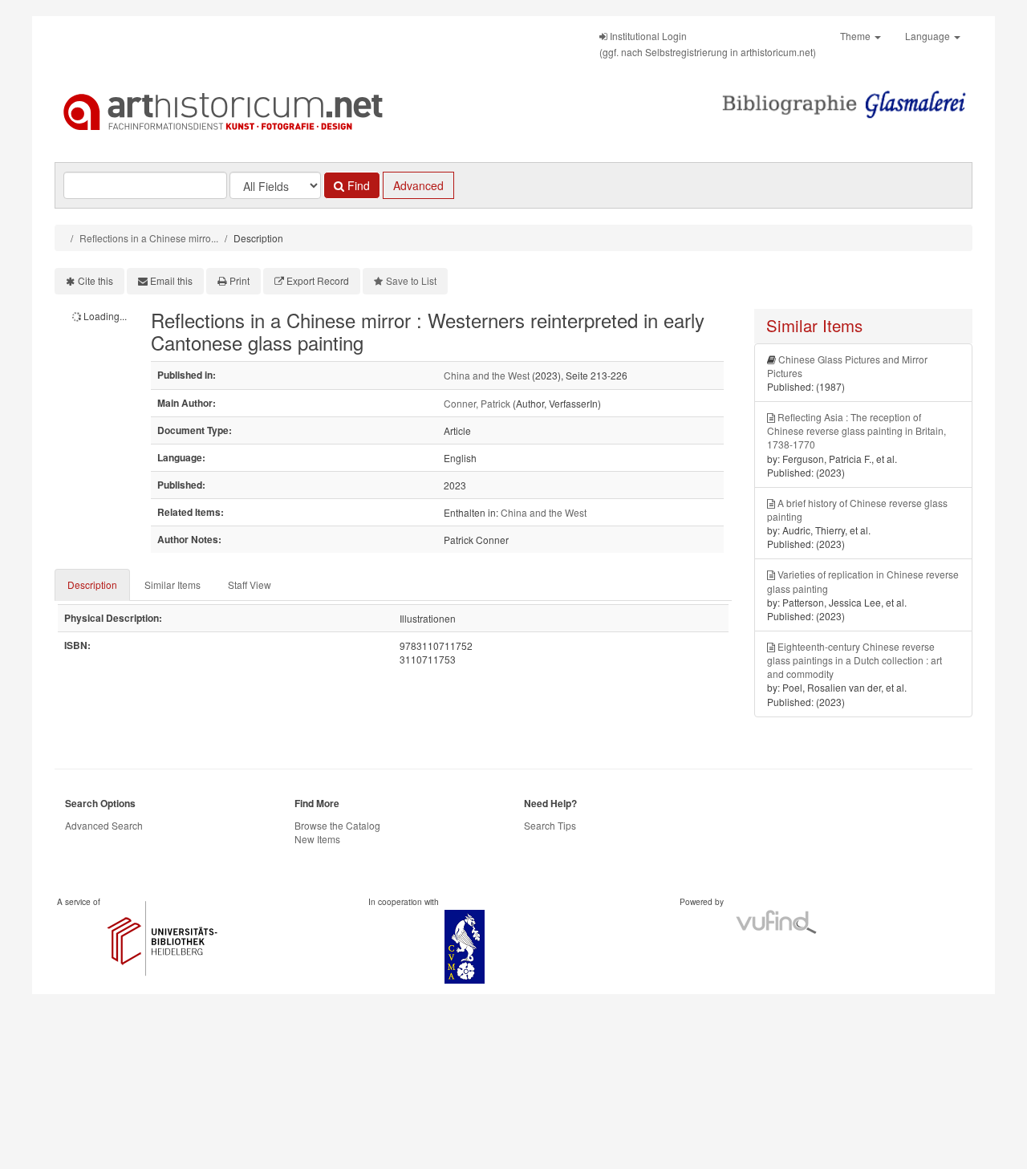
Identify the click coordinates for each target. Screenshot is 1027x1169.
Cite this (95, 280)
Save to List (411, 280)
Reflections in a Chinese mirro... (148, 238)
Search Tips (550, 825)
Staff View (249, 584)
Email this (171, 280)
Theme (856, 36)
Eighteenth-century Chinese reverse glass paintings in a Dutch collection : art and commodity (854, 659)
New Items (317, 839)
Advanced (418, 185)
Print (239, 280)
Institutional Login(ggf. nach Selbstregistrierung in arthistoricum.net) (707, 44)
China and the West (487, 375)
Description (92, 584)
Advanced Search (104, 825)
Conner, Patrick (477, 403)
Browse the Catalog (337, 825)
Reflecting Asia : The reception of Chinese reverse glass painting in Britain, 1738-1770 (856, 430)
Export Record (317, 280)
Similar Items (172, 584)
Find (357, 185)
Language (928, 36)
